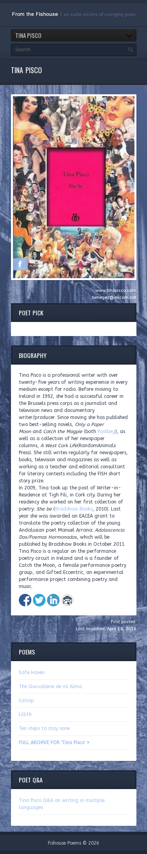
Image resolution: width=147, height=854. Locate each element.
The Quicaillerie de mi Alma (50, 686)
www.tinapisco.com (115, 290)
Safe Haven (32, 672)
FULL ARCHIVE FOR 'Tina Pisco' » (54, 742)
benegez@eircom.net (114, 297)
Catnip (26, 700)
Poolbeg (106, 431)
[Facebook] (20, 264)
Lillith (25, 714)
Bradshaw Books (74, 509)
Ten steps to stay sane (44, 728)
